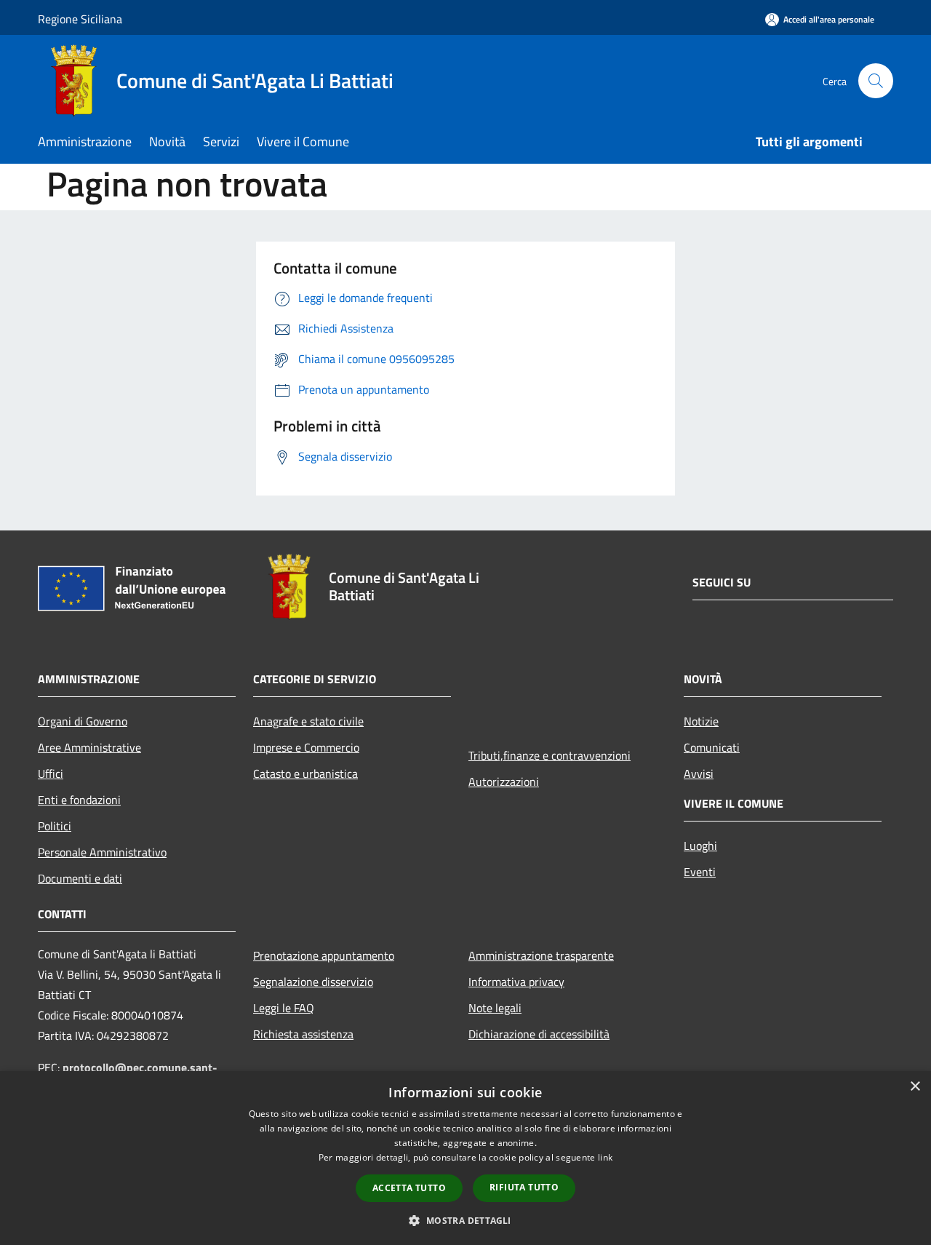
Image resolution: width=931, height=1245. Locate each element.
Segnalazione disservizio (313, 981)
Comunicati (712, 747)
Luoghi (700, 845)
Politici (54, 826)
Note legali (495, 1008)
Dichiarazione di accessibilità (539, 1034)
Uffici (50, 773)
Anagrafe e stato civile (308, 721)
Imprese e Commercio (306, 747)
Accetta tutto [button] (409, 1188)
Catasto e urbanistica (305, 773)
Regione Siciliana (80, 19)
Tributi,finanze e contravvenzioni (549, 755)
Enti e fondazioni (79, 799)
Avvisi (699, 773)
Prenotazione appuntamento (323, 955)
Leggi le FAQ (283, 1008)
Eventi (700, 871)
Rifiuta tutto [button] (524, 1187)
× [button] (914, 1086)
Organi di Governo (82, 721)
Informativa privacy (516, 981)
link (605, 1157)
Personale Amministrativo (102, 852)
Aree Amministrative (89, 747)
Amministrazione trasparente (541, 955)
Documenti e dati (80, 878)
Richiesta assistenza (303, 1034)
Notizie (701, 721)
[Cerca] (875, 80)
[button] (465, 1220)
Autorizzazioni (503, 781)
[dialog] (465, 1158)
